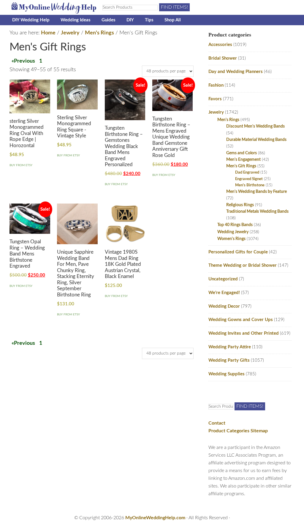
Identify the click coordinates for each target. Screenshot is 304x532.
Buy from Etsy (21, 165)
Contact (216, 423)
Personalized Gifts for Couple (238, 252)
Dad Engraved (247, 172)
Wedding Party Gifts (229, 360)
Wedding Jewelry (232, 232)
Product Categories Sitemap (238, 430)
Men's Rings (99, 33)
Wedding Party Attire (229, 347)
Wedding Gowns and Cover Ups (240, 319)
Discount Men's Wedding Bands (255, 126)
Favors (215, 99)
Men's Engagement (243, 160)
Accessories (220, 44)
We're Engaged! (224, 292)
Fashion (216, 85)
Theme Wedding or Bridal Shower (242, 265)
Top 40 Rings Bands (235, 225)
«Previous (23, 61)
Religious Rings (240, 205)
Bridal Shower (222, 58)
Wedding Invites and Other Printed (243, 333)
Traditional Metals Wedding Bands (257, 211)
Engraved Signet (249, 179)
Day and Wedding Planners (235, 71)
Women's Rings (231, 238)
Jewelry (70, 33)
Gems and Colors (241, 153)
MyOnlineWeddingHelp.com (155, 517)
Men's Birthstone (250, 185)
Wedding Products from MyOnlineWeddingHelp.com (54, 7)
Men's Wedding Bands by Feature (256, 192)
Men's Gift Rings (241, 166)
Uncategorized (223, 279)
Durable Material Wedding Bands (256, 140)
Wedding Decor (224, 306)
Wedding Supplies (226, 374)
